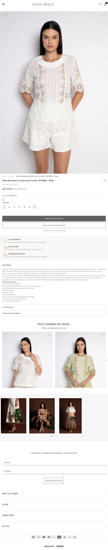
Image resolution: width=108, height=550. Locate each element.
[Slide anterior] (3, 93)
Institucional (10, 493)
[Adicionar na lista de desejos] (104, 15)
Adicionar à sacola (54, 218)
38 (4, 207)
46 (24, 207)
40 (9, 207)
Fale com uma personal (54, 225)
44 (19, 207)
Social (6, 526)
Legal (5, 504)
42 (14, 207)
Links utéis (8, 515)
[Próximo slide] (105, 93)
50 (35, 207)
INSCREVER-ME (54, 480)
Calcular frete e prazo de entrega (54, 230)
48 (30, 207)
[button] (104, 180)
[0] (105, 4)
